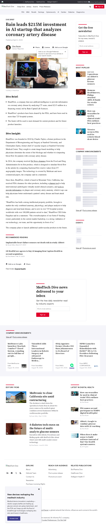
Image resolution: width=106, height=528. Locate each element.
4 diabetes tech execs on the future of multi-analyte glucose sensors (44, 428)
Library (28, 6)
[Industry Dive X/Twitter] (16, 473)
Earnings (41, 12)
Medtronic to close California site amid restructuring (42, 396)
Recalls (33, 12)
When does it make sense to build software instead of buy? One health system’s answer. (89, 439)
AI (58, 12)
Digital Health (20, 269)
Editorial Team (31, 473)
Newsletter (30, 480)
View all (78, 210)
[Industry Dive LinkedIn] (7, 473)
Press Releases (45, 6)
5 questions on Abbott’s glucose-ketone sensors (92, 79)
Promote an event (89, 248)
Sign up (100, 6)
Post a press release (90, 210)
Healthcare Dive (40, 2)
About (28, 469)
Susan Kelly (11, 245)
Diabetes (71, 12)
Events (35, 6)
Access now (14, 518)
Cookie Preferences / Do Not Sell (54, 520)
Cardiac (63, 12)
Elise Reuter (16, 46)
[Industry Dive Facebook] (12, 473)
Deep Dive (21, 6)
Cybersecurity (51, 12)
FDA (23, 12)
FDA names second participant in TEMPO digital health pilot (90, 410)
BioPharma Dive (29, 2)
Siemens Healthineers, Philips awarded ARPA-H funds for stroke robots (93, 97)
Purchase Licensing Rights (35, 484)
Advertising (52, 469)
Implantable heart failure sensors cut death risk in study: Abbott (35, 242)
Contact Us (30, 477)
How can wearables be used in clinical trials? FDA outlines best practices (93, 117)
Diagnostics (80, 12)
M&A (27, 12)
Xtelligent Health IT (52, 2)
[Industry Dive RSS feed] (20, 473)
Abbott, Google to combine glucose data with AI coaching (90, 423)
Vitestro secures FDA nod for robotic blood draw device (93, 134)
